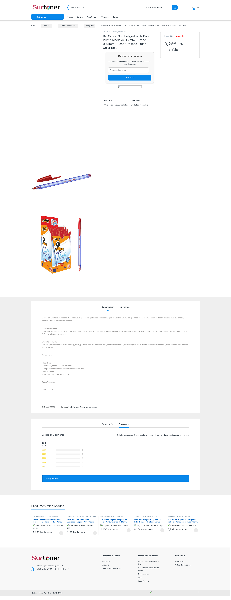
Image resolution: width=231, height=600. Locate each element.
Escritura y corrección (68, 26)
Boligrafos (90, 26)
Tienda (70, 17)
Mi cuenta (106, 561)
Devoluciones (143, 574)
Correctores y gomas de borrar (77, 516)
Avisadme (130, 78)
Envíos (80, 17)
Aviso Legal (179, 561)
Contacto (105, 17)
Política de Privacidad (183, 565)
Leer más (61, 533)
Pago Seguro (92, 17)
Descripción (108, 307)
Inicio (115, 17)
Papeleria (46, 26)
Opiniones (124, 307)
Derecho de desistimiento (112, 568)
